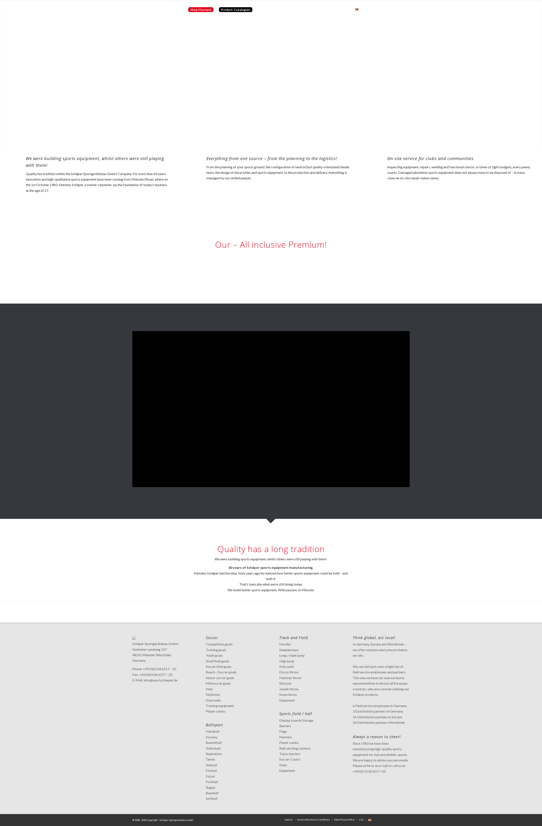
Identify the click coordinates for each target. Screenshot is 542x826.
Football (212, 782)
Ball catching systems (295, 748)
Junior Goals (288, 287)
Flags (283, 731)
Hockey (211, 737)
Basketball (214, 742)
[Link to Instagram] (387, 9)
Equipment (287, 700)
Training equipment (220, 706)
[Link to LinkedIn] (400, 9)
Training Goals (289, 281)
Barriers (285, 726)
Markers (285, 737)
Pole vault (286, 666)
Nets (209, 689)
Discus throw (288, 672)
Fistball (211, 770)
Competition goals (219, 644)
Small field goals (217, 661)
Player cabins (215, 711)
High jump (286, 661)
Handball (212, 731)
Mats (283, 765)
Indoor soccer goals (220, 678)
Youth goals (214, 655)
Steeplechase (288, 650)
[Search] (365, 9)
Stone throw (288, 694)
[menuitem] (200, 9)
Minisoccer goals (218, 683)
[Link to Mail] (406, 9)
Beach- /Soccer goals (221, 672)
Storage (307, 720)
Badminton (214, 754)
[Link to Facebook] (381, 9)
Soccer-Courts (289, 759)
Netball (211, 765)
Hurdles (285, 644)
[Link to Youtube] (394, 9)
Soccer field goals (218, 666)
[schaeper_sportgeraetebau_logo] (157, 9)
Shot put (285, 683)
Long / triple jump (292, 655)
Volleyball (213, 748)
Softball (211, 798)
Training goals (216, 650)
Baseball (212, 793)
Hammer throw (290, 678)
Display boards (290, 720)
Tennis (210, 759)
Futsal (210, 776)
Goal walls (213, 700)
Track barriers (289, 754)
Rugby (210, 787)
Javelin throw (289, 689)
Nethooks (213, 694)
